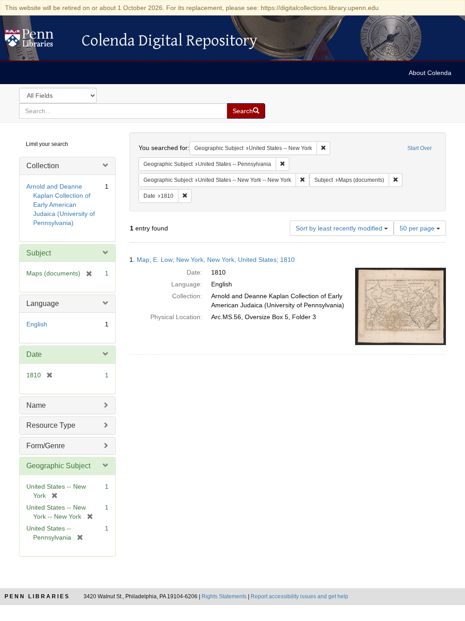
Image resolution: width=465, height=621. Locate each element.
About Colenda (430, 72)
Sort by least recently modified (340, 228)
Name (36, 405)
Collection (42, 166)
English (36, 324)
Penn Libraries (37, 596)
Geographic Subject (58, 466)
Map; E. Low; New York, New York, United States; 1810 (216, 259)
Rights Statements (224, 596)
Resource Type (50, 425)
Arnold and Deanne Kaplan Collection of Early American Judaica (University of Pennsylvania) (60, 204)
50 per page (418, 228)
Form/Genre (45, 446)
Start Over (419, 148)
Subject (38, 253)
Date (34, 354)
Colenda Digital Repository (39, 40)
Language (42, 303)
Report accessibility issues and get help (299, 596)
